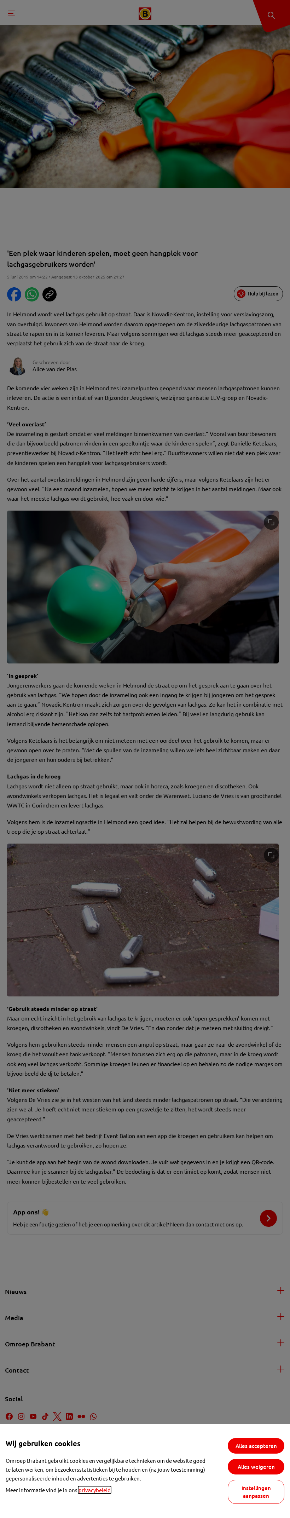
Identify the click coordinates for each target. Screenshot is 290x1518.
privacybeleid (95, 1490)
